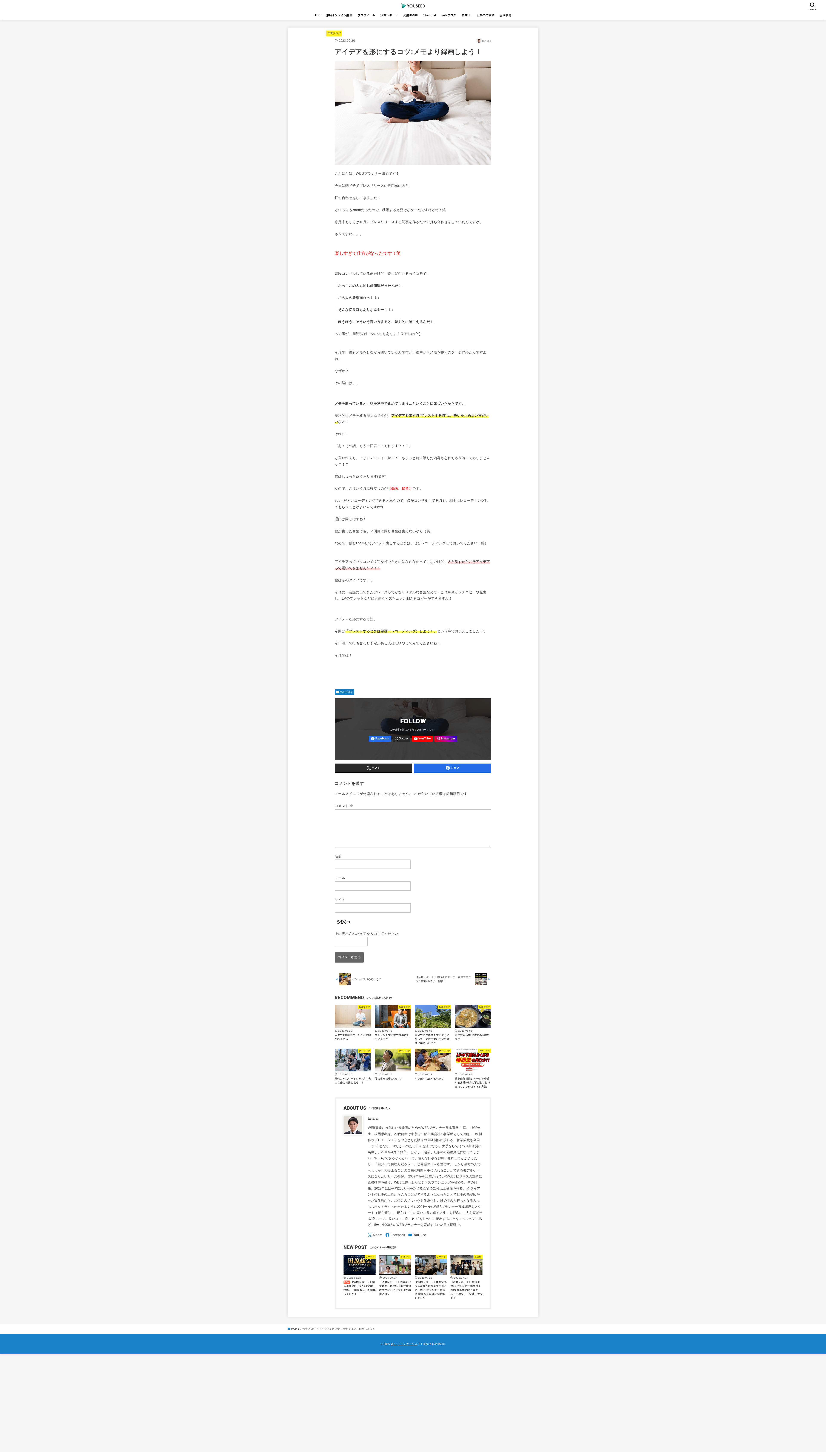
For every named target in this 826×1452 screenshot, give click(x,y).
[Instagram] (445, 739)
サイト (340, 899)
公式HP (467, 15)
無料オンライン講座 (339, 15)
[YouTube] (422, 739)
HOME (295, 1328)
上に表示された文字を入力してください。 (368, 933)
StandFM (429, 15)
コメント (344, 806)
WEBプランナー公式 (404, 1344)
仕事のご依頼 (485, 15)
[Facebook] (380, 739)
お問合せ (506, 15)
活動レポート (389, 15)
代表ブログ (334, 33)
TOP (318, 15)
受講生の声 (410, 15)
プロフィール (366, 15)
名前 (338, 856)
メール (340, 878)
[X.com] (402, 739)
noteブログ (448, 15)
